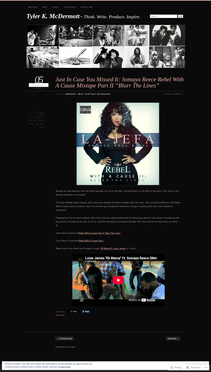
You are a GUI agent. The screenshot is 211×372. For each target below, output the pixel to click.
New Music (39, 117)
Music (81, 94)
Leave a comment (173, 94)
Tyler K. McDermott (53, 16)
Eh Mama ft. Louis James (113, 248)
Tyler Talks (69, 7)
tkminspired (70, 94)
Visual (56, 7)
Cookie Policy (65, 367)
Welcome (32, 7)
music (31, 117)
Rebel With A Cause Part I (91, 240)
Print (45, 7)
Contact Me (86, 7)
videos (41, 127)
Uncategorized (103, 94)
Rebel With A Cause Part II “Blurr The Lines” (100, 233)
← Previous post (64, 338)
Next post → (173, 338)
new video (33, 120)
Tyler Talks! (90, 94)
